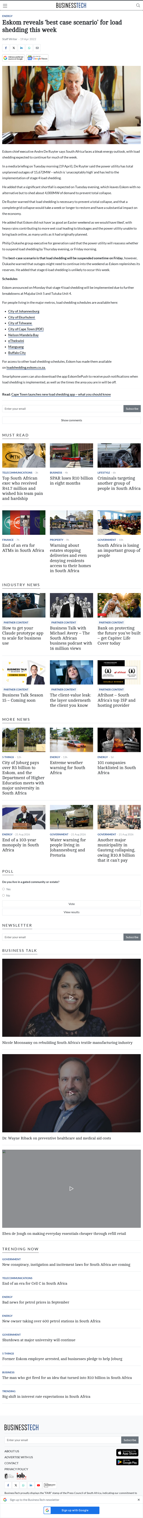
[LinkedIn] (21, 47)
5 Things (8, 757)
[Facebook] (5, 47)
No (8, 895)
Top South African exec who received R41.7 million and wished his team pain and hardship (22, 488)
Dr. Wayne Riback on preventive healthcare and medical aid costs (56, 1138)
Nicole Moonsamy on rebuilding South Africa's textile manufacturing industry (67, 1042)
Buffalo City (17, 353)
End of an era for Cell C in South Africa (34, 1283)
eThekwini (16, 341)
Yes (8, 889)
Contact (11, 1463)
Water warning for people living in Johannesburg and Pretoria (68, 848)
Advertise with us (18, 1457)
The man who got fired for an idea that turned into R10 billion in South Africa (67, 1378)
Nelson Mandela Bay (23, 335)
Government (107, 539)
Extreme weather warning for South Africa (67, 767)
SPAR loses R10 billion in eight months (71, 481)
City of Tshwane (20, 323)
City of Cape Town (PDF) (26, 329)
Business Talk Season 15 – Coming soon (22, 698)
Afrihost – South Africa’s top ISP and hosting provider (117, 700)
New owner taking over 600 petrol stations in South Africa (51, 1321)
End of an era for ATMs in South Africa (23, 548)
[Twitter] (13, 47)
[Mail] (37, 47)
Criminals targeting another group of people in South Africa (119, 483)
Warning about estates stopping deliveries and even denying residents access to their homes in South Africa (70, 558)
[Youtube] (38, 1485)
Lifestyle (104, 472)
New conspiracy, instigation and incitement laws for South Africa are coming (66, 1264)
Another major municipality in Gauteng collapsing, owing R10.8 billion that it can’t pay (116, 850)
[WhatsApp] (29, 47)
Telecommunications (17, 472)
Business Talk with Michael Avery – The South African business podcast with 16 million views (71, 638)
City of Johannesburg (23, 311)
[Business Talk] (50, 1485)
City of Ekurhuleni (21, 317)
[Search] (138, 5)
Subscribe (132, 408)
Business (56, 472)
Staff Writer (9, 39)
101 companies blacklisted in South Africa (117, 767)
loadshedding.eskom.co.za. (26, 367)
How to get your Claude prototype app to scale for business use (22, 636)
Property (56, 539)
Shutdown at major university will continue (38, 1340)
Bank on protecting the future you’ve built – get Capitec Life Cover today (119, 636)
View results (72, 912)
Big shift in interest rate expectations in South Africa (46, 1396)
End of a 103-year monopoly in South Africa (20, 845)
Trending (8, 1391)
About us (11, 1451)
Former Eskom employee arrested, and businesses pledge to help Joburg (62, 1359)
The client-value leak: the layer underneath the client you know (70, 700)
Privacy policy (16, 1469)
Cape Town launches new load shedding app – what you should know (61, 394)
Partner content (16, 622)
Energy (7, 16)
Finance (8, 539)
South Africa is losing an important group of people (119, 550)
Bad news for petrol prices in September (35, 1302)
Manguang (16, 347)
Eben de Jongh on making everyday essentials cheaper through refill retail (64, 1233)
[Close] (139, 1499)
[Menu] (5, 6)
